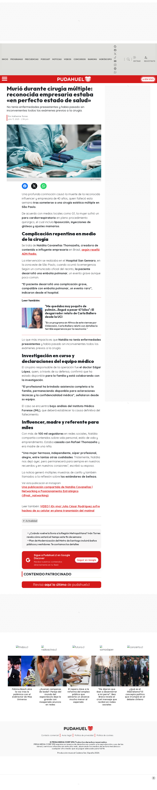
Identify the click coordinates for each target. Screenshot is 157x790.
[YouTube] (115, 61)
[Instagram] (115, 64)
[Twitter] (34, 186)
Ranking (92, 59)
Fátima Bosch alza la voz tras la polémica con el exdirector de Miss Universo (22, 694)
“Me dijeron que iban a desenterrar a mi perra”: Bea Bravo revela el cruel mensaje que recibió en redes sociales (107, 697)
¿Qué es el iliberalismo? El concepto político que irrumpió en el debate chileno (135, 694)
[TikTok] (115, 57)
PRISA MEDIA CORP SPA (63, 742)
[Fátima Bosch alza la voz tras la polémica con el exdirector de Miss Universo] (22, 671)
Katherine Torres (20, 116)
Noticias (56, 59)
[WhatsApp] (44, 186)
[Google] (115, 46)
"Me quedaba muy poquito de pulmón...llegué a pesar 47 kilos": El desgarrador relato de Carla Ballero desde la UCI (70, 311)
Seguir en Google (86, 560)
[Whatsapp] (115, 72)
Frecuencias (31, 59)
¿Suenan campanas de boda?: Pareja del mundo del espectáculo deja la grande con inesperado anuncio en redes (50, 697)
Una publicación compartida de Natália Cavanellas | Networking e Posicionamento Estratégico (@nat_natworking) (57, 491)
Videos (67, 59)
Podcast (45, 59)
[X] (115, 53)
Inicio (5, 59)
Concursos (80, 59)
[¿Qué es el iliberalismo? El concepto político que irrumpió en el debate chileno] (135, 671)
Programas (16, 59)
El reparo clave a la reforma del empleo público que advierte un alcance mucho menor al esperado (78, 695)
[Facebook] (115, 50)
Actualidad (31, 520)
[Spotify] (115, 68)
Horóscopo (105, 59)
